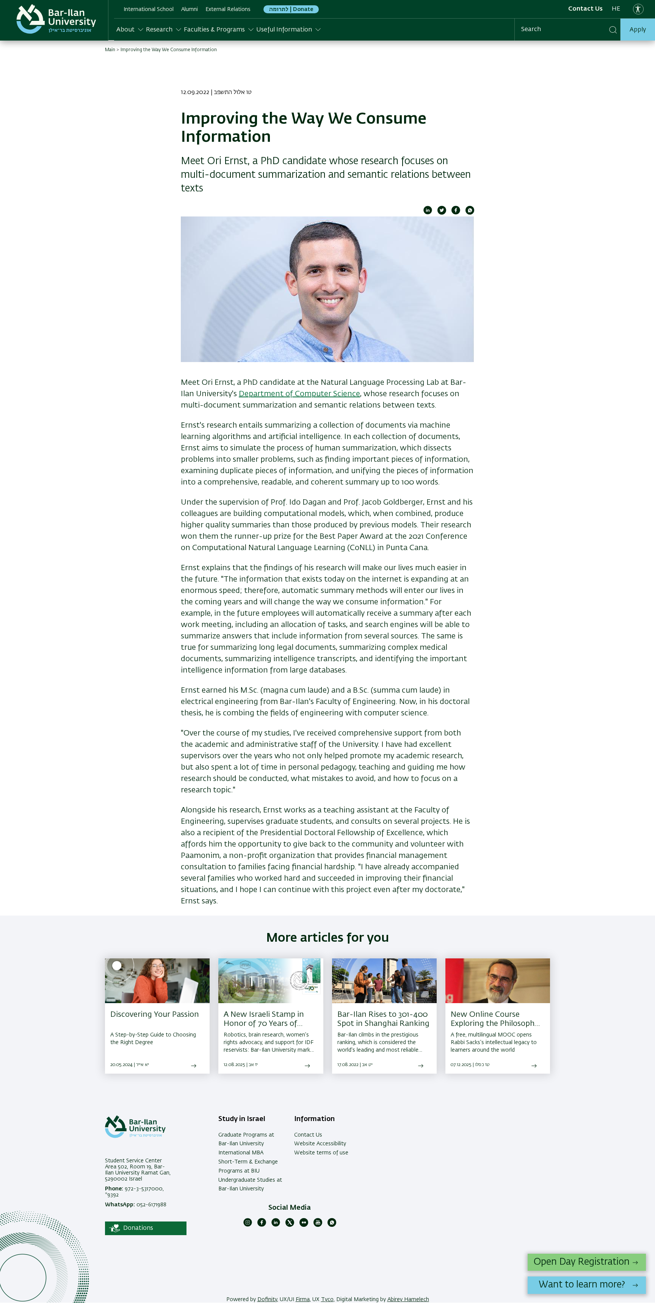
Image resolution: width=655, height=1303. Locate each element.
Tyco (327, 1299)
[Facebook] (261, 1225)
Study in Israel (241, 1119)
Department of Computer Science (299, 394)
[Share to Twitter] (441, 213)
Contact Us (585, 9)
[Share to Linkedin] (427, 213)
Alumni (189, 9)
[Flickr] (303, 1225)
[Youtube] (317, 1225)
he (616, 9)
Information (314, 1119)
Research (159, 30)
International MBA (240, 1153)
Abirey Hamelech (408, 1299)
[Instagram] (247, 1225)
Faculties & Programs (214, 30)
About (125, 30)
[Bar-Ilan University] (56, 19)
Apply (638, 30)
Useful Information (284, 30)
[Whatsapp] (332, 1225)
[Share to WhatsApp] (469, 213)
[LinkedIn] (275, 1225)
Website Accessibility (320, 1143)
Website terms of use (321, 1153)
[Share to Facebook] (455, 213)
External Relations (228, 9)
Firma (303, 1299)
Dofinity (267, 1299)
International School (149, 9)
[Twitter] (289, 1225)
